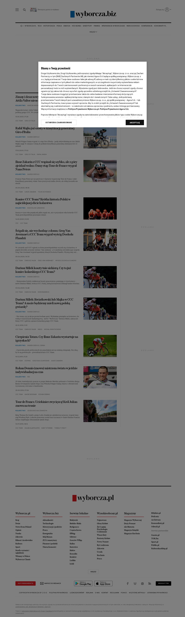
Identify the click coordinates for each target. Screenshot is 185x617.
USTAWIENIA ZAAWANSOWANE (59, 122)
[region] (92, 94)
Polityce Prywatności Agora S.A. (114, 109)
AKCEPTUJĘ (135, 123)
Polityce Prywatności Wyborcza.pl (83, 109)
